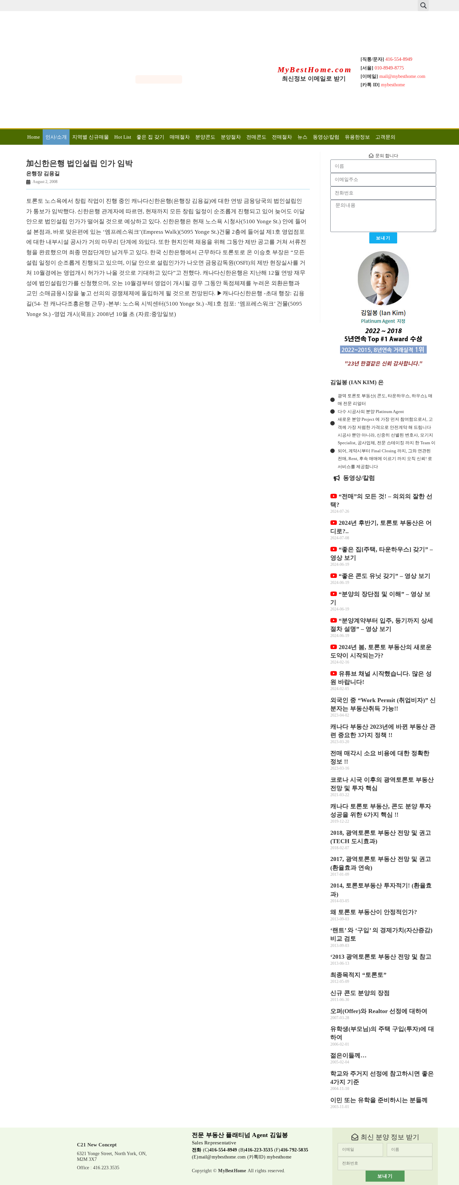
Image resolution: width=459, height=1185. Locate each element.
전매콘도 (256, 137)
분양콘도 (205, 137)
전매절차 (282, 137)
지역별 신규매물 (90, 137)
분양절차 (231, 137)
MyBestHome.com (315, 69)
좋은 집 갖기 (150, 137)
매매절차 (180, 137)
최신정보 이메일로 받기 (314, 78)
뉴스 (302, 137)
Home (33, 137)
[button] (423, 5)
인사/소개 (56, 137)
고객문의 (385, 137)
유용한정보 (357, 137)
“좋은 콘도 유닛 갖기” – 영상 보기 (383, 576)
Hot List (122, 137)
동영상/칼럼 (326, 137)
